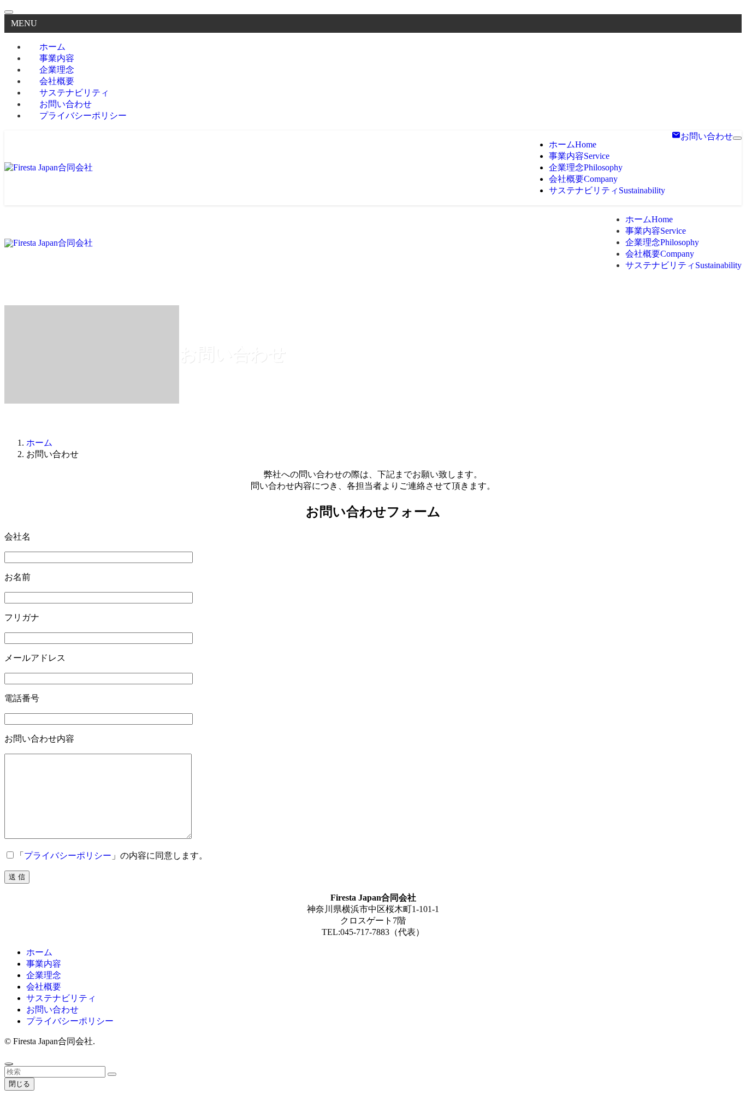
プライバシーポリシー (83, 115)
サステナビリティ (61, 998)
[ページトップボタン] (8, 1064)
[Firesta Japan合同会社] (48, 167)
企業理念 (43, 975)
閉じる (19, 1084)
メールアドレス (35, 657)
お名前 (17, 577)
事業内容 (43, 963)
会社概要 (43, 986)
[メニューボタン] (737, 138)
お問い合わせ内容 (39, 738)
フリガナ (21, 617)
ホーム (39, 952)
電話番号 (21, 698)
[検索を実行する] (112, 1074)
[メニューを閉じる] (8, 12)
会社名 (17, 536)
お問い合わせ (52, 1009)
